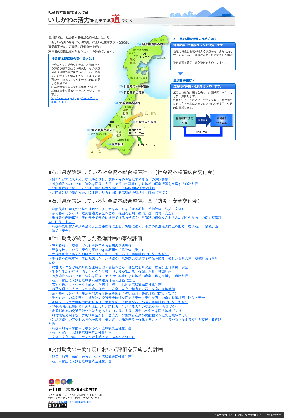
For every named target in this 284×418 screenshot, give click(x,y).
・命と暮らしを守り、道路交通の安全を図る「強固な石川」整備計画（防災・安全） (111, 213)
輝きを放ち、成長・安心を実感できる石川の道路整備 (92, 245)
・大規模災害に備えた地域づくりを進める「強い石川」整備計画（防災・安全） (108, 254)
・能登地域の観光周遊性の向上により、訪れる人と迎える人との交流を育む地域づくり (113, 306)
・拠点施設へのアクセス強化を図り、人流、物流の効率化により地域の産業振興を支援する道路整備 (123, 184)
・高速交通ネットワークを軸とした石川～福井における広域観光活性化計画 (105, 284)
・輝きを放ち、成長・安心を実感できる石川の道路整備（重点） (96, 250)
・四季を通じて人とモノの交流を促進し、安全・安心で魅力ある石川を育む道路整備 (111, 289)
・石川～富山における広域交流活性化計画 (80, 332)
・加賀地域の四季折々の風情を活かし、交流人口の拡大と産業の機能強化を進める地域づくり (118, 315)
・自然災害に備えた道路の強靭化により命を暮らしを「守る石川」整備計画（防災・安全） (116, 209)
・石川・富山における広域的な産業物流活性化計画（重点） (93, 280)
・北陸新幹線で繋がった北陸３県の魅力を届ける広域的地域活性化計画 (101, 188)
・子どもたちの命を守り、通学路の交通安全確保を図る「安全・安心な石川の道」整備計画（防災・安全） (128, 297)
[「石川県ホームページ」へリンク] (72, 389)
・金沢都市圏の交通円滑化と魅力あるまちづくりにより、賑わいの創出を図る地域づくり (115, 311)
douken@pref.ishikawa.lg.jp (75, 401)
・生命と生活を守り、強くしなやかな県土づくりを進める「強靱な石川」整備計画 (110, 271)
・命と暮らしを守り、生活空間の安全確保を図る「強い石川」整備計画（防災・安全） (113, 293)
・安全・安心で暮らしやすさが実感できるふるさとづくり (91, 337)
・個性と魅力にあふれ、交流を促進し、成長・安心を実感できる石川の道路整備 (108, 179)
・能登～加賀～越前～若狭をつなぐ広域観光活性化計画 (90, 328)
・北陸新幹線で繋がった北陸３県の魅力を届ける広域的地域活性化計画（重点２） (110, 192)
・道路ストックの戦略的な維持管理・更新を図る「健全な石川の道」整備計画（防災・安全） (118, 302)
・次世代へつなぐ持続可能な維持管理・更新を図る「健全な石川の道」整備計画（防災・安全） (119, 267)
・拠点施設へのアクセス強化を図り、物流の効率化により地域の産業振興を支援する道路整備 (118, 276)
